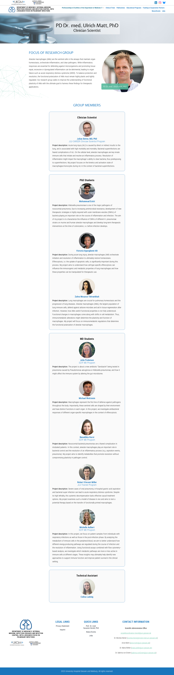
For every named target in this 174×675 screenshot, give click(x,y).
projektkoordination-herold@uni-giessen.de (136, 633)
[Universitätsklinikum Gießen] (18, 2)
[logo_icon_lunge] (12, 7)
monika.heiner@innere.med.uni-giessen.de (142, 638)
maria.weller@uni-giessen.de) (141, 648)
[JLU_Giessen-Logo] (38, 1)
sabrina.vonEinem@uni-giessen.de (144, 653)
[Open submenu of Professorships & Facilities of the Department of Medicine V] (103, 8)
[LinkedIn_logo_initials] (156, 2)
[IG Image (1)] (160, 2)
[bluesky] (164, 2)
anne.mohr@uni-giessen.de (140, 643)
